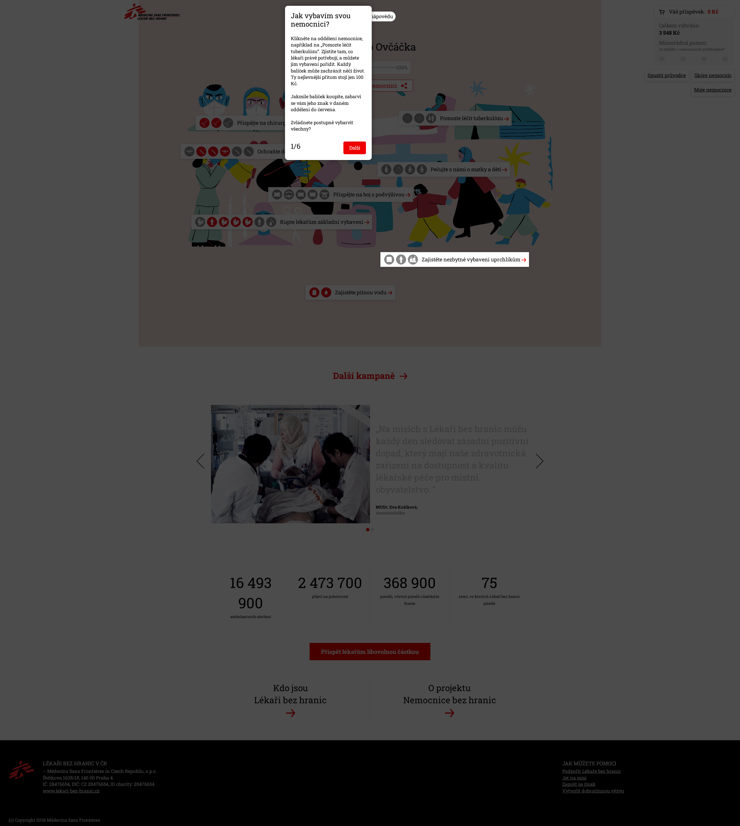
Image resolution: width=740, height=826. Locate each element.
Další (354, 147)
